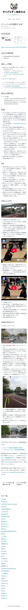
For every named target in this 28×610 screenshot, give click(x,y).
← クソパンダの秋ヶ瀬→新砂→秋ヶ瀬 (7, 483)
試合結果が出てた (7, 302)
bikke (3, 529)
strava (3, 551)
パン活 (4, 536)
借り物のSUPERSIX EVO (8, 531)
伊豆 (3, 586)
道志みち (4, 526)
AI (2, 556)
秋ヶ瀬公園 (5, 571)
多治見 (4, 593)
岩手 (3, 591)
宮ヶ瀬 (4, 541)
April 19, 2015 (22, 87)
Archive (18, 19)
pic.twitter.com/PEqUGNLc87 (11, 72)
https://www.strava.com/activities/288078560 (13, 47)
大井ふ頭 (4, 581)
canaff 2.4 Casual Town (10, 28)
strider (4, 554)
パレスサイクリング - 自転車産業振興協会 (14, 449)
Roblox (4, 598)
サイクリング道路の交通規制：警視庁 (13, 448)
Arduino (4, 583)
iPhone (4, 576)
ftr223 (4, 502)
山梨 (3, 588)
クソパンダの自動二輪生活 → (21, 483)
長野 (3, 549)
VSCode (4, 558)
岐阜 (3, 534)
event (4, 506)
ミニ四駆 (4, 573)
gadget (4, 514)
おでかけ (4, 511)
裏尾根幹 (4, 544)
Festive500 (5, 516)
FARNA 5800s (6, 509)
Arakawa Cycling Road (8, 568)
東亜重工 (4, 566)
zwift (3, 546)
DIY (3, 519)
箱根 (3, 578)
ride (2, 28)
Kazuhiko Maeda (16, 606)
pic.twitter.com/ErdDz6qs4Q (13, 86)
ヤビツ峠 (4, 561)
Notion (4, 596)
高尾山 (4, 539)
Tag (14, 19)
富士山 (4, 524)
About (9, 19)
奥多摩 (4, 521)
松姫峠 (4, 563)
